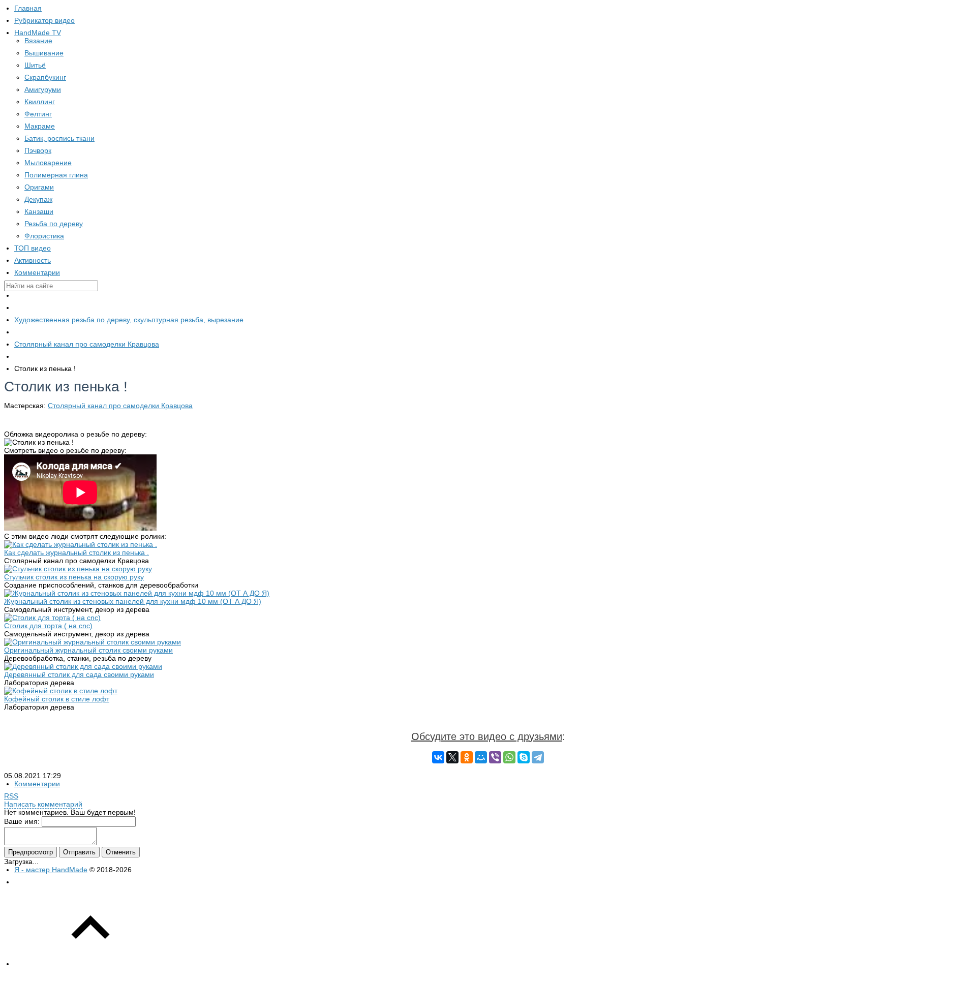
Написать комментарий (43, 804)
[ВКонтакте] (438, 757)
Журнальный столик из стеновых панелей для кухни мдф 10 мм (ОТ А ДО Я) (132, 601)
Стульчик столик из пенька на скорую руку (74, 577)
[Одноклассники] (467, 757)
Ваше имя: (22, 821)
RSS (11, 796)
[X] (452, 757)
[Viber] (495, 757)
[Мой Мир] (481, 757)
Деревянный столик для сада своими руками (79, 674)
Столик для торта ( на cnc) (48, 626)
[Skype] (523, 757)
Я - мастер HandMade (50, 870)
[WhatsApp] (509, 757)
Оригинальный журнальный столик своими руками (88, 650)
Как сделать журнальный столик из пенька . (76, 552)
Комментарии (37, 784)
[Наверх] (90, 964)
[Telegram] (538, 757)
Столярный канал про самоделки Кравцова (120, 406)
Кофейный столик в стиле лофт (56, 699)
